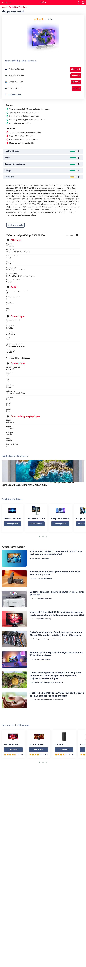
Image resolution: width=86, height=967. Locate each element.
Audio (14, 287)
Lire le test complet (15, 225)
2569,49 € (75, 69)
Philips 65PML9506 (60, 519)
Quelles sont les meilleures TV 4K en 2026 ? (25, 485)
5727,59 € (76, 75)
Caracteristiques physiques (25, 416)
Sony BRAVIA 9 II (11, 745)
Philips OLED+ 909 (12, 519)
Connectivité (18, 363)
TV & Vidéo (13, 7)
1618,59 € (76, 82)
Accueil (4, 7)
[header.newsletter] (10, 2)
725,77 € (76, 88)
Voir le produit (12, 523)
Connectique (18, 316)
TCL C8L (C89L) (36, 745)
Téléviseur (23, 7)
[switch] (79, 2)
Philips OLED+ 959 (36, 519)
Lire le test (13, 749)
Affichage (16, 240)
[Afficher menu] (3, 2)
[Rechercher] (6, 2)
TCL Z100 (59, 745)
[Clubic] (43, 2)
